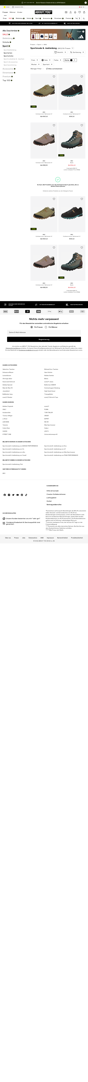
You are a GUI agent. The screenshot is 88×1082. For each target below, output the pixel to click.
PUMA (46, 409)
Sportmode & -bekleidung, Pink (13, 464)
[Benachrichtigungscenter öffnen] (75, 12)
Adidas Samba (49, 375)
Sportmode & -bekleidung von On (13, 449)
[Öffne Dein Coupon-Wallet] (66, 12)
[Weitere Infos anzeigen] (36, 30)
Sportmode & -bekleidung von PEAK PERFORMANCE (61, 455)
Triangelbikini (48, 394)
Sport (39, 44)
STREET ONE (7, 434)
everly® (46, 406)
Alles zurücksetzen (55, 69)
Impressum (50, 537)
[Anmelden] (70, 12)
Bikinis (46, 378)
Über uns (8, 537)
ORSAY (46, 415)
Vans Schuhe (48, 372)
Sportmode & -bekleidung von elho (14, 452)
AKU (45, 44)
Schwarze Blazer (8, 372)
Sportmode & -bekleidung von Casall (14, 455)
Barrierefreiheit (62, 537)
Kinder (19, 12)
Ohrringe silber (7, 378)
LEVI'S (46, 431)
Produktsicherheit (77, 537)
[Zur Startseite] (14, 486)
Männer (13, 12)
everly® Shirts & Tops (51, 397)
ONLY (4, 409)
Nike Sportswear (49, 425)
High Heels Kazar (49, 391)
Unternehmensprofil (50, 434)
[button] (60, 52)
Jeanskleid (6, 391)
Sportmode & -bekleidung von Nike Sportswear (59, 452)
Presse (16, 537)
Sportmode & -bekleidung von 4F (55, 449)
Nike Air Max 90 (8, 388)
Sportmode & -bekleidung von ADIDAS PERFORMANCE (20, 446)
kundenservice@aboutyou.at (28, 350)
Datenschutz (33, 537)
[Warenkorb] (84, 12)
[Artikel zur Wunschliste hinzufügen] (54, 76)
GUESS (5, 431)
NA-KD (46, 422)
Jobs (23, 537)
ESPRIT (46, 419)
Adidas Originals (8, 406)
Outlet (7, 7)
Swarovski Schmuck (9, 381)
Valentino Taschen (8, 369)
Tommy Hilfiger (7, 415)
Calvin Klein (6, 428)
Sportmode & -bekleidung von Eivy (55, 446)
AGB (42, 537)
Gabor (46, 428)
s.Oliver (5, 419)
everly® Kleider (7, 397)
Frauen (5, 12)
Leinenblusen (7, 375)
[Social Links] (4, 495)
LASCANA (6, 422)
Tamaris (5, 425)
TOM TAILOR (48, 412)
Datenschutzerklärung (13, 348)
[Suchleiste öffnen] (83, 19)
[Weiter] (79, 18)
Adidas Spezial (7, 385)
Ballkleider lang (7, 394)
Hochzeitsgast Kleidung (52, 388)
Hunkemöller (7, 412)
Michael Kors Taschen (51, 369)
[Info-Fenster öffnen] (86, 3)
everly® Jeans (48, 381)
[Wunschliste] (79, 12)
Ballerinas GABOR (50, 385)
